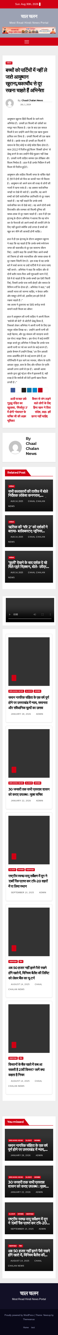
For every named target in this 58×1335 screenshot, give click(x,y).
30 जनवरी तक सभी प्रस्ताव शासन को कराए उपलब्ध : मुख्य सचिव (27, 1186)
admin (39, 714)
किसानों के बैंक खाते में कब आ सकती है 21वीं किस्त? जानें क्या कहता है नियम (26, 1069)
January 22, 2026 (21, 801)
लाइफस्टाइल (30, 870)
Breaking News (16, 691)
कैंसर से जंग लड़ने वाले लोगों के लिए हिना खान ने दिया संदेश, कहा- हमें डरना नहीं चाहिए (41, 407)
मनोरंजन (9, 63)
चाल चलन (29, 16)
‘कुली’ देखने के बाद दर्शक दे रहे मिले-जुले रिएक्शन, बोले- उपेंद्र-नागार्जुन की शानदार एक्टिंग (27, 566)
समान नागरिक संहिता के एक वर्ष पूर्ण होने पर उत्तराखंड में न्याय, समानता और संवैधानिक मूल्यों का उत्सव (28, 702)
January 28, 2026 (21, 714)
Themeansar (28, 1319)
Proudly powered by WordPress (19, 1315)
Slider (29, 691)
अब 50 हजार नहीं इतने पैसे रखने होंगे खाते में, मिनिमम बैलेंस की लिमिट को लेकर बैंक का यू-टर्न (28, 973)
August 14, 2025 (20, 984)
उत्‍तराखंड (37, 691)
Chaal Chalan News (32, 100)
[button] (47, 41)
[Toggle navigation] (26, 41)
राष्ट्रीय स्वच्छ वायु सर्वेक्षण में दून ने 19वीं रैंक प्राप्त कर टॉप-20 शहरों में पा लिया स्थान (28, 881)
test (33, 1327)
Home (26, 1327)
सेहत (20, 961)
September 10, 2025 (23, 892)
